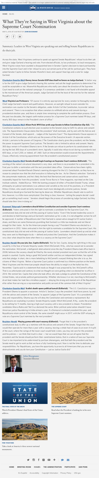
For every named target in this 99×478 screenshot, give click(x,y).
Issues (37, 467)
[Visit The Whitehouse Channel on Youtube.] (49, 459)
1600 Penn (83, 467)
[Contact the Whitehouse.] (61, 459)
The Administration (52, 467)
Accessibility (34, 473)
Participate (70, 467)
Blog (11, 14)
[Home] (49, 10)
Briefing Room (24, 467)
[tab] (3, 7)
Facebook (14, 34)
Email (20, 34)
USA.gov (77, 473)
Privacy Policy (65, 473)
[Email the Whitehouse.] (68, 459)
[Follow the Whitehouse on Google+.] (43, 459)
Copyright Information (50, 473)
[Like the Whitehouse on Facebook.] (38, 459)
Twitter (8, 34)
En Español (22, 473)
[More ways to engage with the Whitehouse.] (54, 459)
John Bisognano (31, 31)
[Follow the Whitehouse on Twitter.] (28, 459)
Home (4, 14)
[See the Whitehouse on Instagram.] (34, 459)
